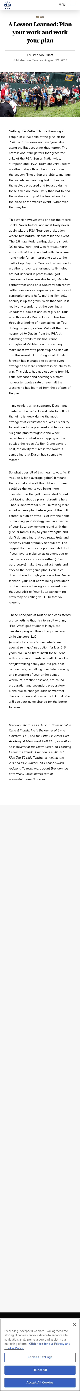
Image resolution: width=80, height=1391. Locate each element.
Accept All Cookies (39, 1383)
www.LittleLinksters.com (27, 642)
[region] (40, 1354)
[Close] (75, 1324)
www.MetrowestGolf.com (27, 779)
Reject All (40, 1370)
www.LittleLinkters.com (32, 774)
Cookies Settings (40, 1357)
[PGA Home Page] (8, 5)
